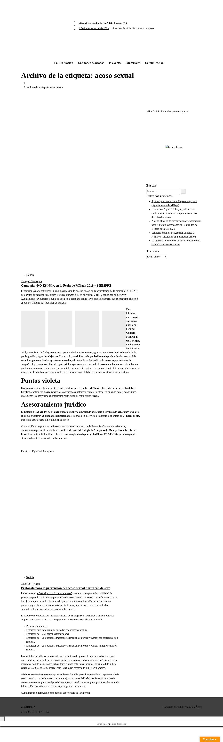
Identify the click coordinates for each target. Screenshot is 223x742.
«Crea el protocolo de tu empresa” (54, 593)
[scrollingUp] (2, 718)
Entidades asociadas (91, 62)
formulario (43, 692)
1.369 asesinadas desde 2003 (94, 28)
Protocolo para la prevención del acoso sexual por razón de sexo (65, 588)
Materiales (133, 62)
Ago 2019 (28, 281)
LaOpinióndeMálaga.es (41, 451)
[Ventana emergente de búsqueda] (173, 61)
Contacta (189, 60)
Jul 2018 (27, 583)
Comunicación (154, 62)
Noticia (30, 274)
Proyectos (115, 62)
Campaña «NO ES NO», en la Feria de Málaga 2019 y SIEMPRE (66, 285)
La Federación (63, 62)
